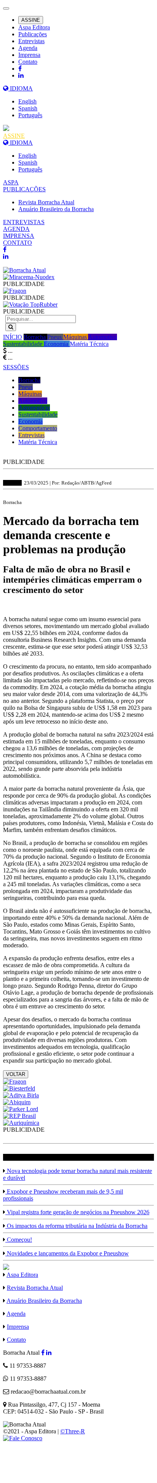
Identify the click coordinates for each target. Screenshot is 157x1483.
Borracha (35, 337)
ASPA (11, 182)
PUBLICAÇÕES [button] (24, 189)
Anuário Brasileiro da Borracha (56, 209)
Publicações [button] (32, 34)
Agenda (27, 48)
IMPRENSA (18, 236)
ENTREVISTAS (24, 222)
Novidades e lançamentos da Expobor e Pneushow (67, 1253)
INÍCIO (12, 337)
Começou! (18, 1239)
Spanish (27, 108)
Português (30, 115)
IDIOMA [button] (20, 88)
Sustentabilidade (23, 344)
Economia (57, 344)
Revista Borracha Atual (46, 202)
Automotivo (102, 337)
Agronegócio (34, 407)
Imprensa (29, 55)
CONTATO (17, 242)
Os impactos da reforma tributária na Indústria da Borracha (76, 1226)
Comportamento (37, 428)
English (27, 101)
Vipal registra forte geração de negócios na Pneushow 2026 (77, 1212)
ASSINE (30, 20)
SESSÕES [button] (16, 367)
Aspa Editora (34, 27)
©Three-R (72, 1431)
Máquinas (75, 337)
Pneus (55, 337)
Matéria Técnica (89, 344)
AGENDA (16, 229)
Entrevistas (31, 41)
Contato (27, 61)
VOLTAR (15, 1074)
